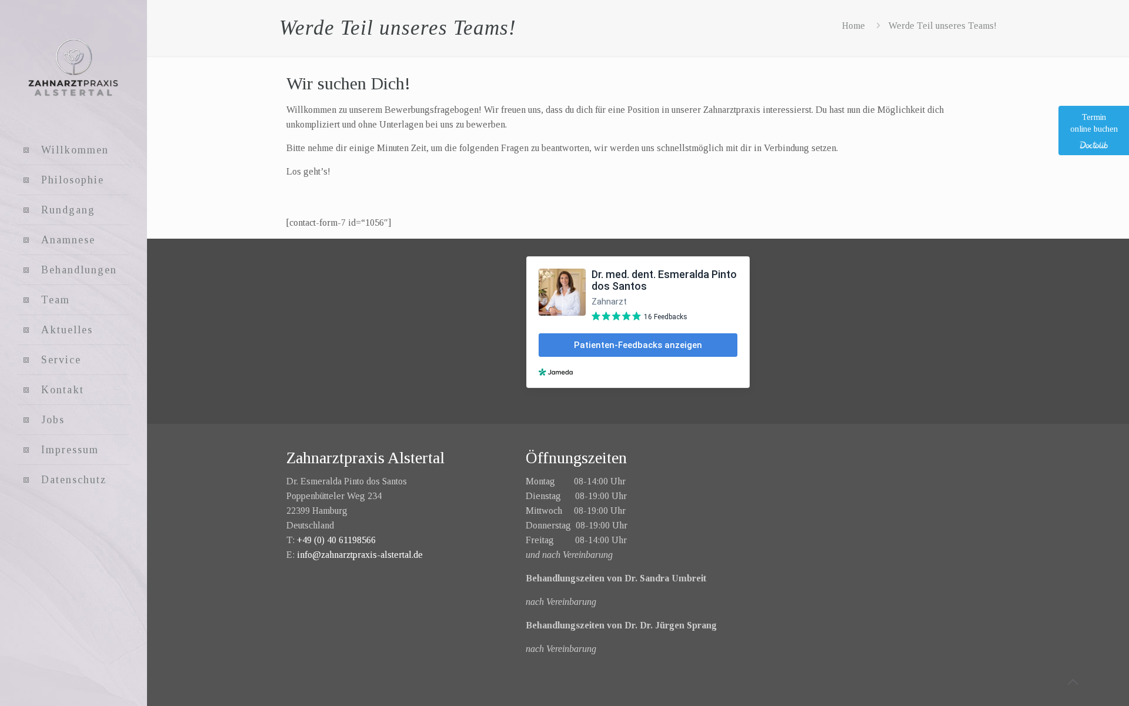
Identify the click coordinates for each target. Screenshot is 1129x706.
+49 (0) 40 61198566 (336, 540)
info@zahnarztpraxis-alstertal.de (360, 555)
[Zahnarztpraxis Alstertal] (73, 67)
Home (853, 26)
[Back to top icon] (1072, 682)
